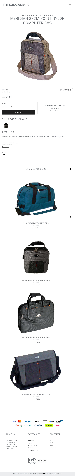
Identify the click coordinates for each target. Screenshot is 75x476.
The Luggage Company (12, 440)
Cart (51, 440)
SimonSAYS (42, 473)
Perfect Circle (58, 473)
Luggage (30, 442)
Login (51, 445)
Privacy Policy (9, 448)
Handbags (48, 15)
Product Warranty (10, 444)
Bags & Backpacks (31, 15)
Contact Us (53, 448)
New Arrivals (31, 440)
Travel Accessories (33, 450)
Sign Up (52, 442)
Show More (5, 147)
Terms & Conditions (11, 442)
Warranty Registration (11, 446)
